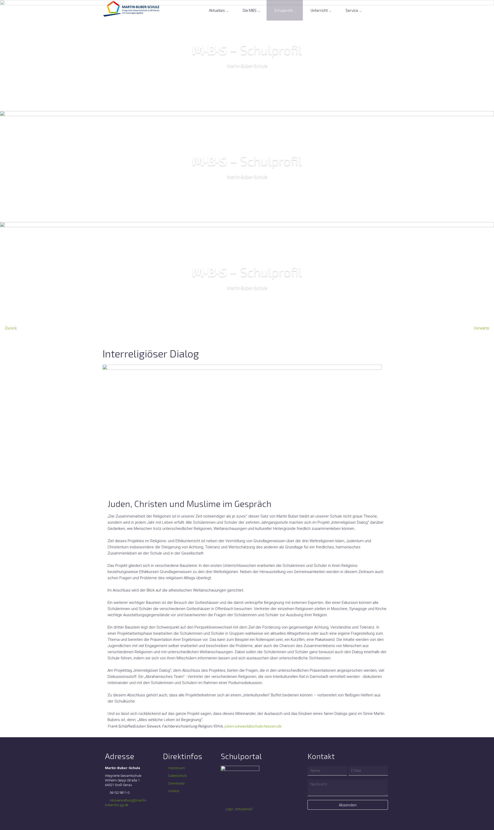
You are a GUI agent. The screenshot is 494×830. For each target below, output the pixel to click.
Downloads (176, 783)
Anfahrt (173, 791)
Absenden (348, 805)
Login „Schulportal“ (239, 809)
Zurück (11, 328)
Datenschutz (177, 776)
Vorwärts (481, 328)
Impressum (176, 768)
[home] (131, 8)
